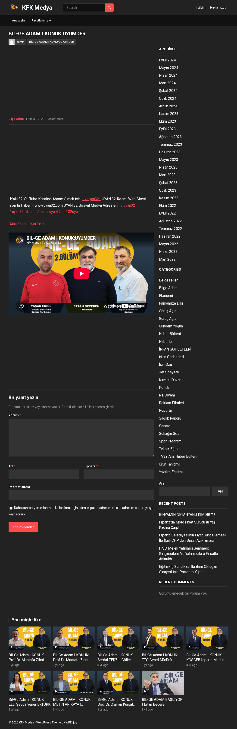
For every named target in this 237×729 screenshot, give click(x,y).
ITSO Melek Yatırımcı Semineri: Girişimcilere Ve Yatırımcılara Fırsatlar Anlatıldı (189, 553)
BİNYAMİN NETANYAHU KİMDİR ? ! (187, 514)
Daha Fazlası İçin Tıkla (27, 223)
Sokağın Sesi (169, 433)
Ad (12, 466)
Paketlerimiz (40, 20)
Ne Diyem (167, 395)
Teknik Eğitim (170, 449)
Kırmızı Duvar (170, 380)
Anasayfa (18, 20)
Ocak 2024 (167, 98)
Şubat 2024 (168, 90)
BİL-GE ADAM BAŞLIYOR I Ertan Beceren (162, 702)
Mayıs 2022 (168, 244)
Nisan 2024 (168, 75)
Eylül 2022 (167, 213)
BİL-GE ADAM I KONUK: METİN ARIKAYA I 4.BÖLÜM (72, 704)
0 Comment (55, 119)
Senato (164, 426)
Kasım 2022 (168, 198)
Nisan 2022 (168, 251)
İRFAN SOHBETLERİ (175, 349)
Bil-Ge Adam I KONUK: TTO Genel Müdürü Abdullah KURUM (160, 660)
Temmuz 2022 (170, 229)
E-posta (91, 466)
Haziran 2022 (170, 236)
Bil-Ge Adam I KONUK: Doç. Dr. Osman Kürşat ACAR (115, 704)
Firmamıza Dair (171, 303)
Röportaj (165, 410)
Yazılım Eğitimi (171, 472)
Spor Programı (170, 441)
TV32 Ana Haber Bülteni (178, 456)
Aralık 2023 (168, 106)
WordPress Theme (48, 722)
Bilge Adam (16, 119)
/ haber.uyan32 (49, 211)
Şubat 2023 (168, 183)
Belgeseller (168, 280)
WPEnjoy (71, 722)
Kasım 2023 (168, 114)
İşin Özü (165, 364)
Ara (161, 483)
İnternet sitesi (19, 487)
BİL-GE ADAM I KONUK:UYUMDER (51, 41)
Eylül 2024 (167, 60)
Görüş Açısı (168, 311)
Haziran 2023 (170, 152)
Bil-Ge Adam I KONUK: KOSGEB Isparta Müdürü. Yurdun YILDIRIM (206, 660)
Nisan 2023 (168, 167)
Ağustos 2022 (170, 221)
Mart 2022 (167, 259)
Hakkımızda (218, 7)
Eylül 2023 (167, 129)
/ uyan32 (92, 199)
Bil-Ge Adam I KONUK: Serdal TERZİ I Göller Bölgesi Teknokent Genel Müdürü (117, 662)
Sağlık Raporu (170, 418)
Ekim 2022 (167, 205)
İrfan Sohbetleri (171, 357)
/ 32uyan (73, 211)
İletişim (201, 7)
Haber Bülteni (170, 334)
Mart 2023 (167, 175)
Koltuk (164, 387)
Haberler (166, 341)
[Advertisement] (81, 161)
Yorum (15, 415)
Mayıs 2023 (168, 159)
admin (20, 42)
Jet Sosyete (169, 372)
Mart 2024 (167, 83)
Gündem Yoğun (171, 326)
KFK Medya (37, 7)
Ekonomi (166, 295)
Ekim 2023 (167, 121)
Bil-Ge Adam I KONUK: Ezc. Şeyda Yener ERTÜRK (29, 702)
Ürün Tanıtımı (169, 464)
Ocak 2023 (167, 190)
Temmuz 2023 (170, 144)
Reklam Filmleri (171, 403)
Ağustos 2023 (170, 137)
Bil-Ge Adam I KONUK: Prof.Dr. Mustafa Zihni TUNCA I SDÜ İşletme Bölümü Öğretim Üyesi (27, 662)
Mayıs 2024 (168, 68)
